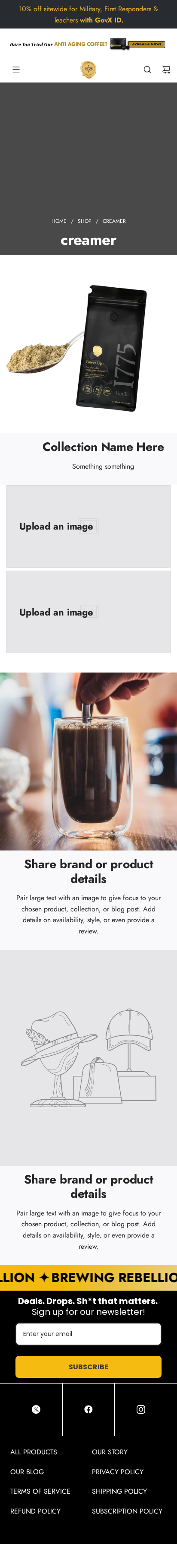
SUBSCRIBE (88, 1367)
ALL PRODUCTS (33, 1452)
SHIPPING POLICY (119, 1491)
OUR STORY (110, 1452)
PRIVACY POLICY (117, 1472)
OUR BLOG (27, 1472)
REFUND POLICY (35, 1511)
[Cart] (166, 69)
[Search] (147, 69)
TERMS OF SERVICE (40, 1491)
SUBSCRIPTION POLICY (127, 1511)
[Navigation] (15, 69)
